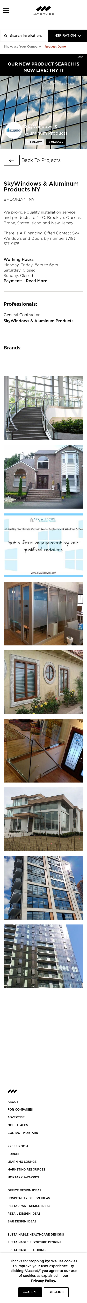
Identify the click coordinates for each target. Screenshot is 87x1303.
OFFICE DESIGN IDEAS (24, 1190)
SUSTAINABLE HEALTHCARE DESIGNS (35, 1234)
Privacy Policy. (43, 1280)
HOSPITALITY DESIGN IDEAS (28, 1198)
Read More (36, 281)
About (12, 1101)
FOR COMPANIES (20, 1109)
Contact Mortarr (22, 1132)
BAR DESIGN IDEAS (21, 1221)
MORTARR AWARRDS (23, 1177)
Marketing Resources (26, 1169)
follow (35, 142)
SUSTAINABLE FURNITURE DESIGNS (34, 1242)
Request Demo (55, 46)
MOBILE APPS (17, 1125)
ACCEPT (30, 1292)
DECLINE (56, 1292)
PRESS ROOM (17, 1146)
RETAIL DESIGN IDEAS (24, 1213)
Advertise (16, 1117)
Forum (13, 1154)
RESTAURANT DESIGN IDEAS (29, 1205)
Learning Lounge (21, 1161)
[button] (6, 10)
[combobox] (67, 36)
